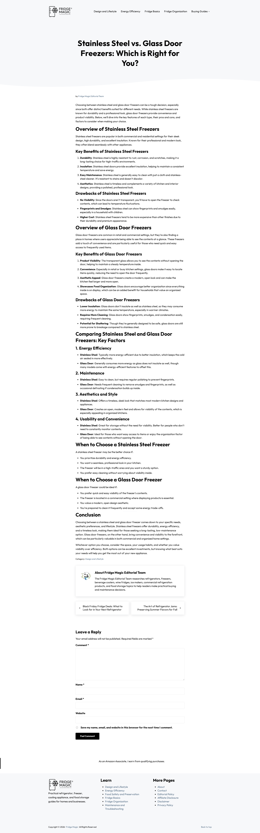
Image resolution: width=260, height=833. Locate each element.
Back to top (206, 827)
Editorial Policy (165, 794)
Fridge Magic (72, 827)
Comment (82, 645)
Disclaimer (163, 801)
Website (80, 713)
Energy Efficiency (115, 790)
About (161, 786)
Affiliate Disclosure (167, 797)
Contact (162, 790)
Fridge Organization (116, 801)
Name (80, 684)
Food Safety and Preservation (122, 794)
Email (80, 698)
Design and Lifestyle (94, 559)
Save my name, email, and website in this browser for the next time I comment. (127, 727)
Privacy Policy (165, 805)
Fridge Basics (112, 797)
